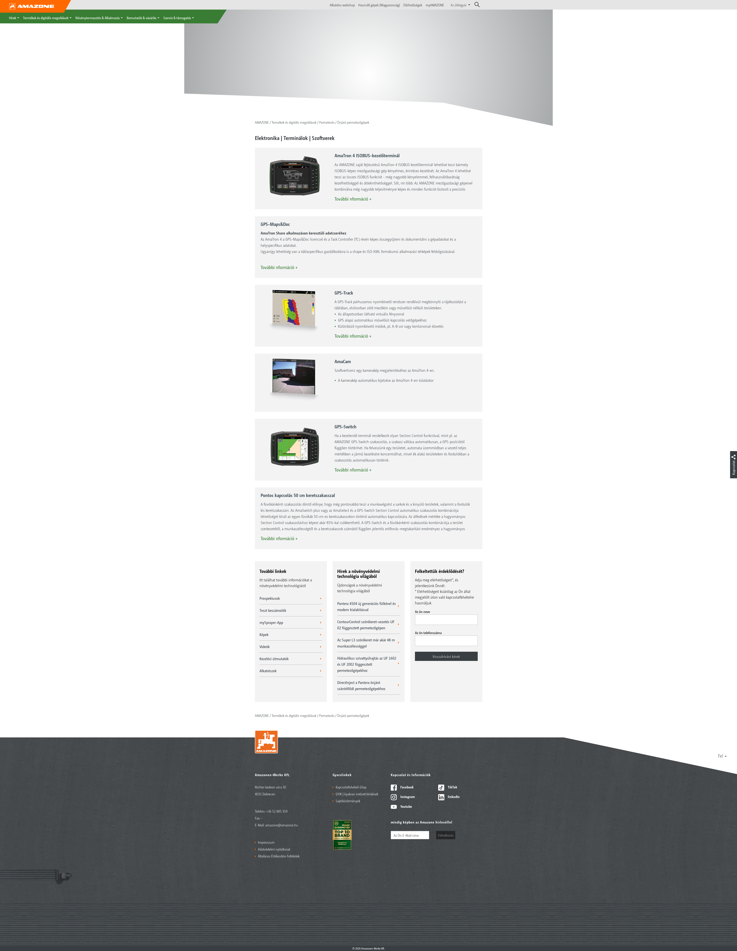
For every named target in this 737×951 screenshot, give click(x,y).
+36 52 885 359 (277, 811)
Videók (264, 646)
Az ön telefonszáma (428, 632)
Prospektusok (269, 598)
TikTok (452, 787)
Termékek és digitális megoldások (46, 17)
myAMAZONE (435, 5)
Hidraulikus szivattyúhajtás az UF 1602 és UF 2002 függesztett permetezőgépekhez (366, 664)
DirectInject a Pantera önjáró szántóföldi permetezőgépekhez (361, 685)
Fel (720, 755)
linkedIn (453, 796)
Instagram (407, 796)
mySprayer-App (271, 622)
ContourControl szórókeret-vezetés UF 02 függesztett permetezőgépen (365, 625)
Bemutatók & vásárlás (141, 17)
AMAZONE (262, 122)
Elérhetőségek (412, 5)
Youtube (406, 806)
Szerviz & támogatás (177, 17)
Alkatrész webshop (342, 5)
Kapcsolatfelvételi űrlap (351, 787)
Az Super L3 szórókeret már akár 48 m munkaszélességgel (366, 643)
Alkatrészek (268, 671)
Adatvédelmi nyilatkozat (274, 849)
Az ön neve (422, 611)
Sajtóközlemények (348, 800)
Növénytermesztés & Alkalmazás (97, 17)
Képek (264, 634)
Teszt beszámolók (272, 610)
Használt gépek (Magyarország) (379, 5)
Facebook (407, 787)
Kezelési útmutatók (274, 659)
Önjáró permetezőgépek (353, 122)
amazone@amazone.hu (281, 825)
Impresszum (266, 842)
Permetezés (327, 122)
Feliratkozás (446, 835)
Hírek (12, 17)
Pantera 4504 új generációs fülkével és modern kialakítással (366, 606)
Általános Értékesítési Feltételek (279, 856)
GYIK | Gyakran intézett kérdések (357, 794)
